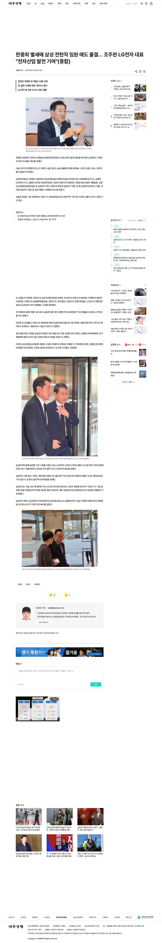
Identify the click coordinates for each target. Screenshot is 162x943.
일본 (136, 345)
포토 (93, 3)
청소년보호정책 (78, 917)
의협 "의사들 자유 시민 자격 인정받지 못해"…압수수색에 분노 (90, 855)
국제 (86, 3)
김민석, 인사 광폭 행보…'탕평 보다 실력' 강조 (129, 250)
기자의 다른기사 (43, 622)
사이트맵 (117, 917)
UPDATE (140, 220)
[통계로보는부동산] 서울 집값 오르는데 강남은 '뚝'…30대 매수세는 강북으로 (129, 259)
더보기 (122, 383)
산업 (42, 3)
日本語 (135, 4)
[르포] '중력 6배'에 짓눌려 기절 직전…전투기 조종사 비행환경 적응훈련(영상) (59, 828)
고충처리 (105, 917)
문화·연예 (103, 3)
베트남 (144, 345)
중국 (28, 3)
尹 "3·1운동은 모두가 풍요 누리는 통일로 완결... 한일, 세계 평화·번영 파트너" (59, 855)
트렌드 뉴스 (115, 81)
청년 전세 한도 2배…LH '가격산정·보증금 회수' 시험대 (129, 269)
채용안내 (35, 917)
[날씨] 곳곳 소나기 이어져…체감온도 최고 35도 (129, 241)
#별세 (20, 584)
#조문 (28, 584)
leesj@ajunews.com (56, 608)
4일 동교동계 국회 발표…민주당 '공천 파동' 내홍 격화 (28, 855)
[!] (145, 81)
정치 (67, 3)
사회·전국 (76, 3)
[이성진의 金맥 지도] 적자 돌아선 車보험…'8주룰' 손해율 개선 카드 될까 (63, 613)
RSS (127, 917)
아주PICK (115, 285)
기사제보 (46, 917)
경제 (59, 3)
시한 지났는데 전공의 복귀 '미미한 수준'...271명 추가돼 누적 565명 (28, 828)
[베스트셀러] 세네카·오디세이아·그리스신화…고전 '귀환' (129, 230)
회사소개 (11, 917)
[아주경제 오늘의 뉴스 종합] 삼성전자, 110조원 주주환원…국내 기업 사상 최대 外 (67, 617)
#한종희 (37, 584)
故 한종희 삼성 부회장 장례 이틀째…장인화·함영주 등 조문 (41, 216)
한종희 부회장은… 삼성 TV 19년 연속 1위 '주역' (37, 219)
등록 (95, 684)
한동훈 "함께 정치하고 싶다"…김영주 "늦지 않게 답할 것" (89, 828)
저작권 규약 (92, 917)
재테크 (50, 3)
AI (35, 3)
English (128, 4)
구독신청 (23, 917)
